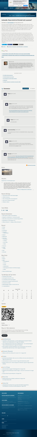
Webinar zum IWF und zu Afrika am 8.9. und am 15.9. (11, 352)
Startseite (4, 434)
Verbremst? (5, 80)
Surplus (4, 356)
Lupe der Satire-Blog (11, 129)
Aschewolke (14, 46)
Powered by (10, 5)
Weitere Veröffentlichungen (7, 271)
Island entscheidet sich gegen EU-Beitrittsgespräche (11, 368)
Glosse (4, 228)
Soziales (4, 247)
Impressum (8, 434)
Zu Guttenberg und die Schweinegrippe (9, 279)
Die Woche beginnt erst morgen (8, 76)
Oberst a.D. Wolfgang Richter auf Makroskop (24, 189)
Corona (5, 262)
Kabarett (4, 234)
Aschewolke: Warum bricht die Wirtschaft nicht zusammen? (17, 20)
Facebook (5, 210)
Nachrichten (4, 46)
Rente (4, 248)
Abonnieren (5, 335)
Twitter (3, 210)
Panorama (4, 245)
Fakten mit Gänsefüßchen (12, 215)
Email (7, 210)
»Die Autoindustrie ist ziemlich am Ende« (9, 360)
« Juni (2, 300)
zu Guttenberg (25, 46)
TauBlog (13, 15)
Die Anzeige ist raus (12, 220)
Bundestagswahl (6, 261)
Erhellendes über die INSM (7, 276)
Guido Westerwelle (19, 46)
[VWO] (13, 5)
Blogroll (4, 258)
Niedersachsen (6, 232)
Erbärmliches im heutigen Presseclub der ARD (10, 281)
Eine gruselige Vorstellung (23, 409)
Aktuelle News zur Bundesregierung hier (8, 180)
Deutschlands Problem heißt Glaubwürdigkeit (10, 195)
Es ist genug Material (6, 286)
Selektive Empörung (6, 197)
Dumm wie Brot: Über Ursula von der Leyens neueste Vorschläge (16, 53)
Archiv (4, 257)
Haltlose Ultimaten (29, 408)
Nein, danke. (20, 5)
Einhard (9, 93)
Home (10, 15)
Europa (4, 227)
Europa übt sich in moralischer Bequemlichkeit (15, 218)
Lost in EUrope (6, 367)
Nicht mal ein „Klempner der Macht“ (9, 200)
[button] (4, 44)
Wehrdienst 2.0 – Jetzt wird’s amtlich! (14, 217)
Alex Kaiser (10, 153)
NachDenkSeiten (7, 339)
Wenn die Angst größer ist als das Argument (10, 198)
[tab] (25, 88)
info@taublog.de (4, 427)
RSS (2, 210)
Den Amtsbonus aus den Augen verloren (10, 78)
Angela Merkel (9, 46)
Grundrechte (5, 230)
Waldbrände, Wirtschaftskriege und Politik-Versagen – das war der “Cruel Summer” (16, 370)
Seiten (4, 260)
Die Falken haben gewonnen (8, 75)
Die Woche (5, 239)
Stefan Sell (5, 383)
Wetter (5, 243)
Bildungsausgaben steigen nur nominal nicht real (11, 284)
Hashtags (5, 240)
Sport (3, 250)
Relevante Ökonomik (8, 351)
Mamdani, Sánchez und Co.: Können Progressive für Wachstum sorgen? (14, 362)
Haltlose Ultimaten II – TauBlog (22, 408)
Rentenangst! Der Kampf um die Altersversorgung (12, 267)
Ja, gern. (25, 5)
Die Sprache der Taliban (6, 282)
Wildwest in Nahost (6, 201)
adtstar (10, 103)
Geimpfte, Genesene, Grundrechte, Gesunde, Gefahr (12, 81)
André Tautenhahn (11, 22)
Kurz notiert (6, 242)
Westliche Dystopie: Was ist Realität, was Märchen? (11, 378)
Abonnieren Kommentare (31, 165)
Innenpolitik (5, 231)
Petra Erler (5, 377)
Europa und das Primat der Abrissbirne (9, 373)
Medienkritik (5, 236)
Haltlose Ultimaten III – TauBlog (22, 405)
